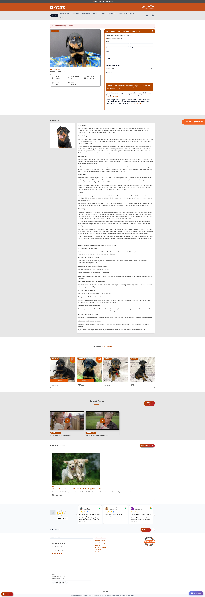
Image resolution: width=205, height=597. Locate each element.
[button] (153, 515)
